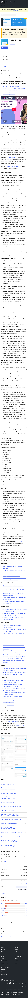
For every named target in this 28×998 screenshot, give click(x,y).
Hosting (3, 949)
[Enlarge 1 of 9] (11, 737)
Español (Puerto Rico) (9, 980)
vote (25, 889)
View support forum (6, 925)
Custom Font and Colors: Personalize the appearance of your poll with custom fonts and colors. (13, 660)
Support (4, 66)
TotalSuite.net (11, 157)
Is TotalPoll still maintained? (8, 802)
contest (18, 886)
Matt (3, 969)
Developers (4, 960)
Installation (5, 59)
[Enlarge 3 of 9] (11, 758)
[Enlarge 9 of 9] (25, 774)
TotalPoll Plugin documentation (10, 92)
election (22, 886)
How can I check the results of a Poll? (10, 836)
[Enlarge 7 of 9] (25, 755)
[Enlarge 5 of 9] (25, 737)
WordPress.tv (5, 963)
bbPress (4, 972)
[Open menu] (26, 2)
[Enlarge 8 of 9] (25, 765)
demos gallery (10, 705)
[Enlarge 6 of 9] (25, 746)
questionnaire (20, 889)
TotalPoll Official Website (12, 166)
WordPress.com (5, 967)
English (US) (24, 883)
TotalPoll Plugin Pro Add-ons (10, 90)
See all (25, 915)
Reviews (5, 56)
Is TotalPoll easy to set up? (7, 784)
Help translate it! (14, 10)
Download (4, 47)
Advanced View (5, 893)
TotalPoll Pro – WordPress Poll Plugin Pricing (14, 88)
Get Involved (18, 956)
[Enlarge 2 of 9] (11, 749)
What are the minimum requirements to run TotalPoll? (8, 797)
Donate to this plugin (6, 936)
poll (25, 886)
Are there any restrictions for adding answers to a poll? (8, 846)
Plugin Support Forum (13, 721)
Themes (16, 947)
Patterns (17, 951)
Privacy (3, 951)
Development (6, 63)
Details (4, 52)
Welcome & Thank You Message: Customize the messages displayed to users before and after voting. (14, 647)
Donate (17, 960)
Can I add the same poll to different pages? (11, 819)
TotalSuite (12, 44)
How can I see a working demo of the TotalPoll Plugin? (8, 828)
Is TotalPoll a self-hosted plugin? (9, 793)
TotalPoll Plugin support (9, 94)
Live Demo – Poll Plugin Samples (11, 86)
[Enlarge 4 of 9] (11, 764)
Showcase (17, 945)
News (2, 947)
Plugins (16, 949)
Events (16, 958)
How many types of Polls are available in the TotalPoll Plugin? (9, 841)
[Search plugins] (15, 15)
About (2, 945)
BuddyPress (4, 974)
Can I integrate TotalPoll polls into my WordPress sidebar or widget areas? (10, 815)
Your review (4, 915)
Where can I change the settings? (9, 823)
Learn (2, 956)
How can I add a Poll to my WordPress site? (12, 832)
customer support (19, 541)
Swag (17, 963)
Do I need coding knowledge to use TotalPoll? (8, 788)
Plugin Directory (4, 5)
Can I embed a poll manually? (8, 810)
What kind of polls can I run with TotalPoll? (11, 806)
